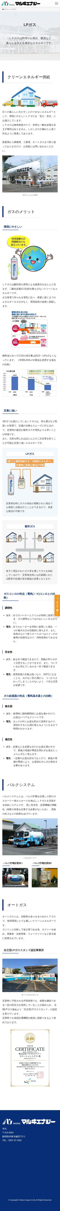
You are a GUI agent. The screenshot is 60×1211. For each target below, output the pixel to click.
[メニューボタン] (56, 3)
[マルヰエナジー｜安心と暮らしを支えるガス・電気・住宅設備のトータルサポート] (20, 3)
